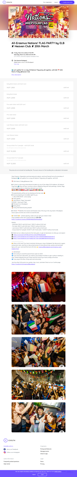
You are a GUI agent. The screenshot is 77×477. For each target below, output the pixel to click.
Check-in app (44, 453)
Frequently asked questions (11, 461)
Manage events (44, 451)
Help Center (7, 464)
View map (16, 64)
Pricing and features (45, 449)
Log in (56, 2)
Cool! (42, 474)
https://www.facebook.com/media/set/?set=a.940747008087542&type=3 (34, 236)
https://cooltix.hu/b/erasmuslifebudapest (23, 264)
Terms (42, 461)
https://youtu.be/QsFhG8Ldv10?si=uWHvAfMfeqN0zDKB (30, 235)
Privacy (42, 464)
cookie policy (57, 471)
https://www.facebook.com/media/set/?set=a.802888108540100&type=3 (34, 238)
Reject (34, 474)
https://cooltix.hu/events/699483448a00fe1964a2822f (27, 219)
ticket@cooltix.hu (8, 446)
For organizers (47, 2)
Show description (16, 74)
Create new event (67, 2)
